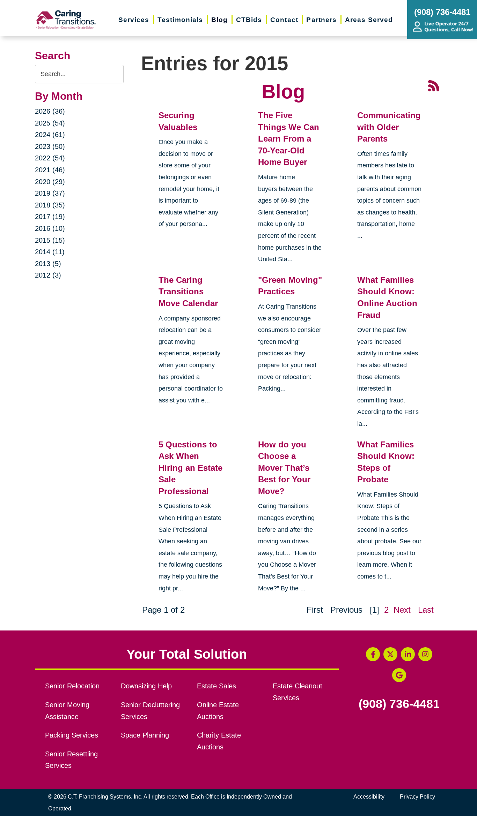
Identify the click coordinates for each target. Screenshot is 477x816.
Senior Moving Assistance (67, 710)
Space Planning (145, 735)
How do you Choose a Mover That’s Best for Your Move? (284, 468)
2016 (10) (50, 228)
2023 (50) (50, 146)
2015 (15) (50, 240)
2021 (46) (50, 170)
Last (426, 609)
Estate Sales (216, 686)
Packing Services (71, 735)
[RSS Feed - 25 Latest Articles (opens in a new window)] (433, 85)
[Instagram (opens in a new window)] (425, 654)
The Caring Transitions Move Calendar (188, 291)
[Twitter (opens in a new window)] (390, 654)
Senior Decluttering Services (150, 710)
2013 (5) (48, 263)
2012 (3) (48, 275)
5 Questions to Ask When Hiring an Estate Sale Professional (190, 468)
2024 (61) (50, 134)
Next (402, 609)
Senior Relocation (72, 686)
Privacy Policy (417, 797)
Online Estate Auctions (218, 710)
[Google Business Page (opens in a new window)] (399, 675)
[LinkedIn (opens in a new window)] (408, 654)
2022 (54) (50, 158)
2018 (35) (50, 205)
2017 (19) (50, 216)
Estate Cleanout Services (297, 692)
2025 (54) (50, 123)
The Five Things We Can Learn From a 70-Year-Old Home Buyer (288, 139)
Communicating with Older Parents (389, 127)
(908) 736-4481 (399, 704)
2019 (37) (50, 193)
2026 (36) (50, 111)
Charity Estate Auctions (219, 741)
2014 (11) (50, 252)
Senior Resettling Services (71, 760)
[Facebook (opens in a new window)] (373, 654)
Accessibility (368, 797)
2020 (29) (50, 182)
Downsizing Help (146, 686)
